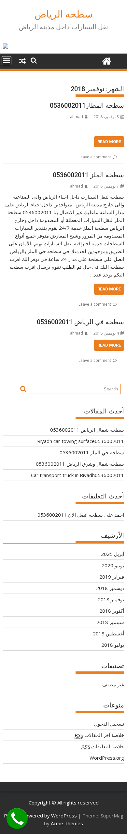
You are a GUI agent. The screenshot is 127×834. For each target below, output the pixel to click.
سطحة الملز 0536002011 (88, 175)
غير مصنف (113, 684)
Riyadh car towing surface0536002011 (80, 441)
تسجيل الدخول (109, 723)
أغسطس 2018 (108, 633)
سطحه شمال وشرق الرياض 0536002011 (80, 463)
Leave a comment (94, 157)
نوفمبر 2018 (111, 599)
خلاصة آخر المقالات (99, 735)
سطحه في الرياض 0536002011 (80, 322)
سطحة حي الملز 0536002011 (92, 452)
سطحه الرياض (64, 14)
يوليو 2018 (112, 645)
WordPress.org (107, 757)
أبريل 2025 (112, 554)
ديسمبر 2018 (110, 588)
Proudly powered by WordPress (40, 815)
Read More (109, 141)
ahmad (76, 116)
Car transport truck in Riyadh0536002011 (77, 475)
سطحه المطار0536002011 (87, 105)
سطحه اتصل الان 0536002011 (70, 514)
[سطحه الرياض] (106, 60)
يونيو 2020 (113, 565)
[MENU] (6, 60)
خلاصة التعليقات (102, 746)
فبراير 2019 (111, 576)
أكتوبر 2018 (111, 610)
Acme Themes (67, 823)
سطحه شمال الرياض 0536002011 (87, 429)
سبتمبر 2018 (110, 622)
